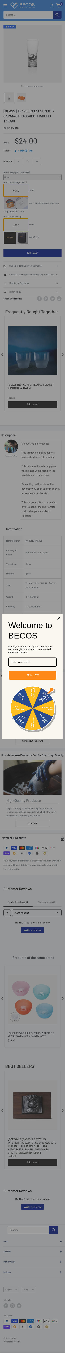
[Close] (59, 618)
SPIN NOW (33, 675)
